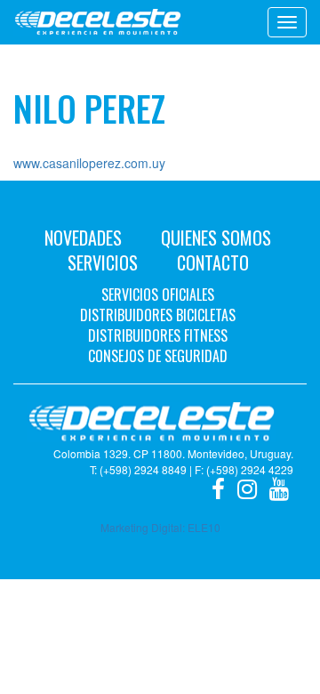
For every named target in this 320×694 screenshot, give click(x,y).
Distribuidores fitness (158, 335)
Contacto (213, 262)
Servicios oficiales (157, 294)
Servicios (103, 262)
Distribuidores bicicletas (158, 315)
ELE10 (204, 527)
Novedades (83, 237)
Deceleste (97, 22)
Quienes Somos (216, 237)
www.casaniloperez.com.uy (89, 163)
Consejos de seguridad (158, 356)
